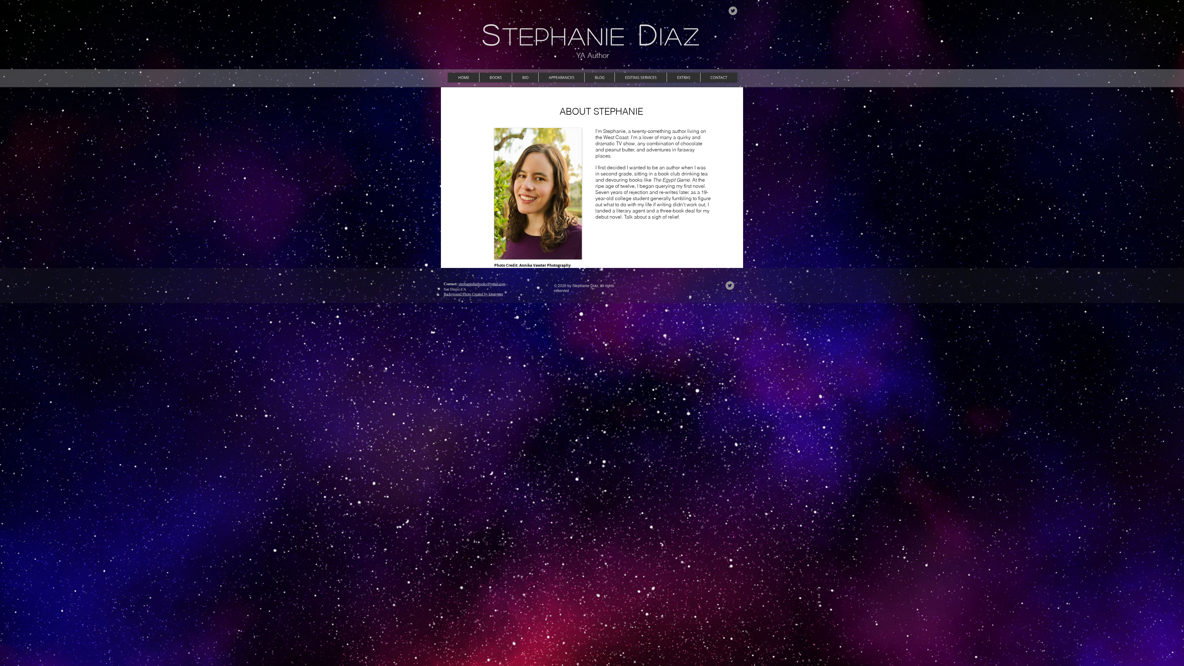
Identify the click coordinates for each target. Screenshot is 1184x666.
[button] (495, 77)
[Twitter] (733, 10)
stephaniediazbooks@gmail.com (481, 283)
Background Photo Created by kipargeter (473, 293)
